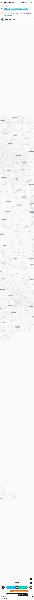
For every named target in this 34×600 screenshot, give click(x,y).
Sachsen (13, 8)
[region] (17, 308)
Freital (5, 13)
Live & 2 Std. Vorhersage (12, 594)
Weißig (23, 13)
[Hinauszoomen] (31, 583)
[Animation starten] (3, 587)
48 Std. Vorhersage (23, 594)
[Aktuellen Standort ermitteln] (31, 587)
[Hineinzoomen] (31, 579)
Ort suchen (7, 6)
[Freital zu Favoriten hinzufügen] (31, 2)
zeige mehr (9, 15)
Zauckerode (11, 13)
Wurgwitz (17, 13)
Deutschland (7, 8)
